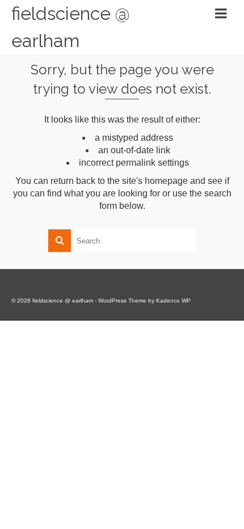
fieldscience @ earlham (70, 27)
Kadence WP (173, 300)
